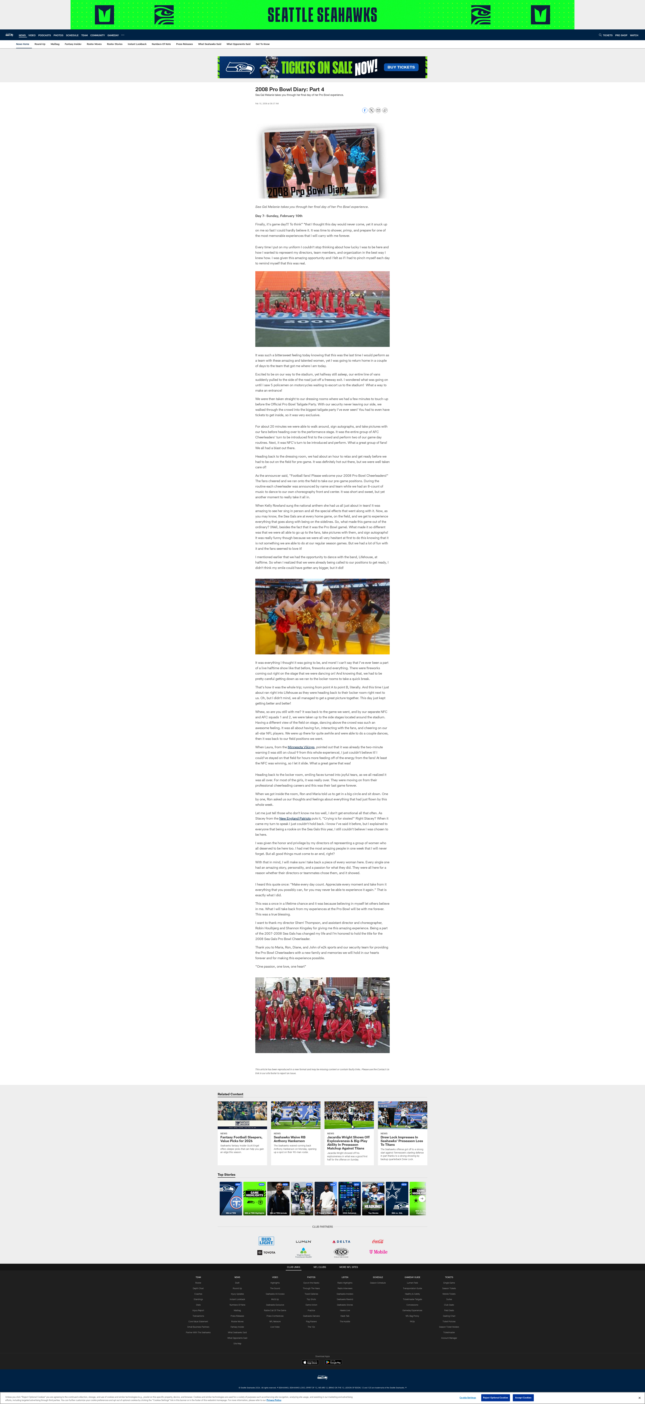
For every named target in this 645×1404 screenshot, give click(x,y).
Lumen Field (412, 1283)
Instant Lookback (237, 1299)
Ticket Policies (449, 1321)
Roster (198, 1283)
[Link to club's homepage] (9, 35)
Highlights (275, 1283)
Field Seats (449, 1310)
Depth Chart (198, 1288)
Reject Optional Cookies (495, 1397)
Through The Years (311, 1288)
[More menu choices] (122, 35)
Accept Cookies (523, 1397)
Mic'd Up (275, 1299)
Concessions (412, 1305)
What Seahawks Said (237, 1332)
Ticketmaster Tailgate (412, 1299)
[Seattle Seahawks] (322, 1378)
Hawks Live (345, 1310)
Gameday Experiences (412, 1310)
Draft (237, 1283)
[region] (322, 1398)
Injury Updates (237, 1294)
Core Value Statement (198, 1321)
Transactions (198, 1316)
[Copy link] (385, 110)
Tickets (449, 1277)
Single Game (449, 1283)
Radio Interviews (345, 1288)
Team (198, 1277)
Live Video (275, 1327)
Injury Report (198, 1310)
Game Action (311, 1305)
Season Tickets (449, 1288)
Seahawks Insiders (345, 1294)
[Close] (639, 1397)
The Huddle (345, 1321)
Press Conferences (275, 1316)
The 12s (311, 1327)
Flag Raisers (311, 1321)
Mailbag (237, 1310)
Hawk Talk (344, 1316)
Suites (449, 1299)
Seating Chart (449, 1316)
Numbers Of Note (237, 1305)
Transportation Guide (412, 1288)
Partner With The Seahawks (198, 1332)
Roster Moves (237, 1321)
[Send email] (378, 112)
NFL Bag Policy (412, 1316)
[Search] (600, 35)
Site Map (237, 1343)
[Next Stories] (422, 1198)
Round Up (237, 1288)
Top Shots (311, 1299)
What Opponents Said (237, 1338)
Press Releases (237, 1316)
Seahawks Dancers (311, 1316)
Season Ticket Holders (449, 1327)
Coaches (198, 1294)
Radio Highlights (344, 1283)
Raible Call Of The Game (275, 1310)
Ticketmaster (449, 1332)
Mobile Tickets (449, 1294)
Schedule (378, 1277)
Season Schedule (378, 1283)
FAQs (412, 1321)
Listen (345, 1277)
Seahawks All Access (275, 1294)
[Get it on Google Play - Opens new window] (333, 1364)
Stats (198, 1305)
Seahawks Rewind (345, 1299)
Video (275, 1277)
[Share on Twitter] (371, 112)
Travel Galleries (311, 1294)
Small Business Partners (198, 1327)
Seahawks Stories (345, 1305)
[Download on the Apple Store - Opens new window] (310, 1362)
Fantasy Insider (237, 1327)
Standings (198, 1299)
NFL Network (275, 1321)
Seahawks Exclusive (275, 1305)
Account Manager (449, 1338)
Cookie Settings (468, 1397)
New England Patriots (295, 818)
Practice (311, 1310)
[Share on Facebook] (365, 112)
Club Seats (449, 1305)
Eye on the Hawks (311, 1283)
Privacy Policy (274, 1400)
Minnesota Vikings (301, 747)
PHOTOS (311, 1277)
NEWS (237, 1277)
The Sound (275, 1288)
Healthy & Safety (412, 1294)
